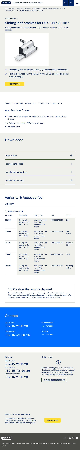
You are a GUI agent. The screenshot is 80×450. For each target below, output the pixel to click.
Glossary (73, 443)
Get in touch (47, 357)
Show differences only (16, 211)
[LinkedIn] (70, 438)
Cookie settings (65, 443)
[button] (64, 438)
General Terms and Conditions (39, 443)
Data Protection (54, 443)
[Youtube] (77, 438)
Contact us (15, 84)
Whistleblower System (22, 443)
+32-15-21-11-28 (16, 326)
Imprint (3, 445)
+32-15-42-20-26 (17, 335)
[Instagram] (73, 438)
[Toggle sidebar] (71, 3)
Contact (8, 357)
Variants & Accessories (50, 103)
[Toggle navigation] (77, 3)
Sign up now (52, 420)
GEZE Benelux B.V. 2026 (8, 443)
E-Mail (57, 297)
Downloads (30, 103)
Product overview (14, 103)
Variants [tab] (9, 204)
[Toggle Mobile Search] (65, 3)
